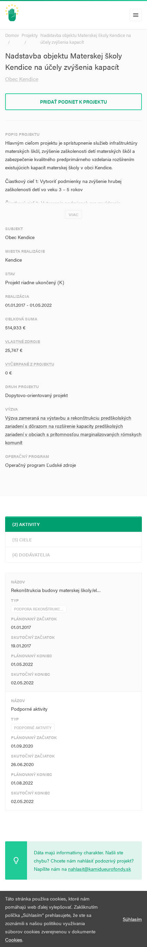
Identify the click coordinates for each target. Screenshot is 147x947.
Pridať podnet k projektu (73, 101)
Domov (12, 35)
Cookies (13, 939)
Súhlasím (132, 919)
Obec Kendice (21, 79)
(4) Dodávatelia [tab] (31, 554)
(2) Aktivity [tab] (26, 524)
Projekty (30, 35)
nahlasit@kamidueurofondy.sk (99, 868)
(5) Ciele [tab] (22, 539)
